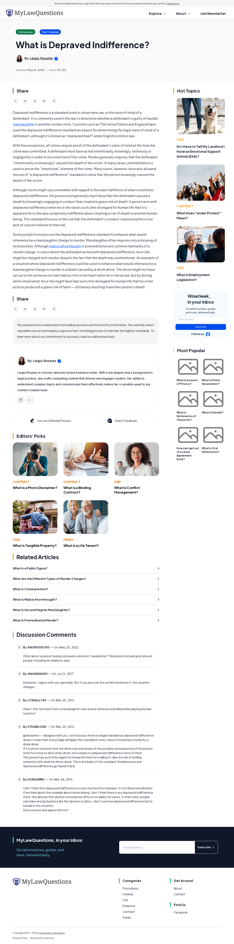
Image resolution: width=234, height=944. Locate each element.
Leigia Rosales (41, 58)
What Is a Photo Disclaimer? (35, 488)
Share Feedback (125, 421)
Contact (179, 894)
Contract (21, 482)
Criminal (127, 894)
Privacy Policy (20, 938)
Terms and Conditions (42, 938)
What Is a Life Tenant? (81, 545)
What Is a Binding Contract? (77, 490)
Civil (16, 540)
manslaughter (23, 124)
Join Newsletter (213, 13)
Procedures (130, 888)
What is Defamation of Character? (186, 416)
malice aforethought (65, 246)
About (178, 888)
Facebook (181, 912)
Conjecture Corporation (51, 933)
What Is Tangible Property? (35, 545)
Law (117, 482)
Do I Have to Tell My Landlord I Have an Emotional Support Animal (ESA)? (201, 151)
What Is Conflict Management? (127, 490)
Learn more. (173, 3)
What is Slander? (213, 412)
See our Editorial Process (54, 421)
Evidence (128, 906)
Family (68, 540)
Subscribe (200, 326)
